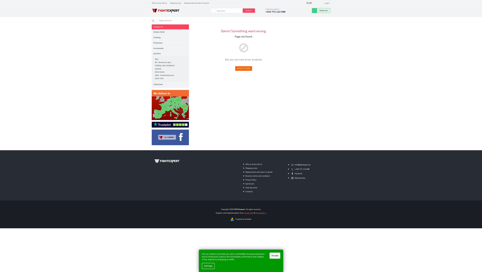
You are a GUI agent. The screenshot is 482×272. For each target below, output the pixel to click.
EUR (309, 3)
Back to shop (243, 68)
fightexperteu (300, 178)
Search (248, 10)
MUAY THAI (159, 78)
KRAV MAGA (160, 72)
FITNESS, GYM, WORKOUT (165, 66)
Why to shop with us (159, 3)
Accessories (158, 48)
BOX (156, 59)
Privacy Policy (250, 180)
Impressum (249, 184)
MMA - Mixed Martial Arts (164, 75)
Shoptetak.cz (261, 213)
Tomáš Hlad (248, 213)
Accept (274, 255)
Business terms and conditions (257, 176)
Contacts (249, 191)
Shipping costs (175, 3)
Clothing (157, 37)
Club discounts (251, 187)
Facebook (298, 173)
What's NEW (159, 32)
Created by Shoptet (243, 219)
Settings (208, 266)
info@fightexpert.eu (303, 165)
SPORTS (157, 54)
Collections (158, 84)
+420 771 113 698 (302, 169)
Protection (157, 43)
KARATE (158, 69)
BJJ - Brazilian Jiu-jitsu (163, 62)
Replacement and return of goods (196, 3)
